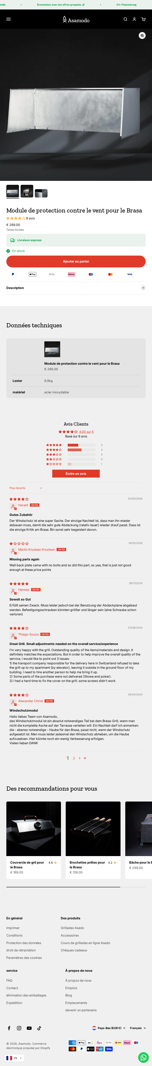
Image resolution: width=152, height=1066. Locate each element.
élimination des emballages (26, 995)
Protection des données (23, 943)
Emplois (71, 988)
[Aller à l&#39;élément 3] (41, 194)
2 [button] (74, 758)
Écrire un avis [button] (76, 474)
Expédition (14, 1003)
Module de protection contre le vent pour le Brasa (82, 363)
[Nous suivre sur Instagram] (19, 1028)
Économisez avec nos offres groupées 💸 (57, 4)
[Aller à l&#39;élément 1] (12, 192)
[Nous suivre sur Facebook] (9, 1028)
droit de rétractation (21, 950)
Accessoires (70, 935)
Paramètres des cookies (24, 958)
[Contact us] (143, 1057)
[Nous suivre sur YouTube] (29, 1028)
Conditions (14, 935)
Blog (68, 995)
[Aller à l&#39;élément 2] (27, 192)
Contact (12, 988)
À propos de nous (78, 980)
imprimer (13, 928)
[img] (19, 499)
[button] (16, 218)
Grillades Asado (72, 928)
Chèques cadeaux (74, 950)
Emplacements (76, 1003)
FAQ (9, 980)
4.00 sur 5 (86, 432)
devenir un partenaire (81, 1010)
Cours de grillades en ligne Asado (85, 943)
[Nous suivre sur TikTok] (39, 1028)
